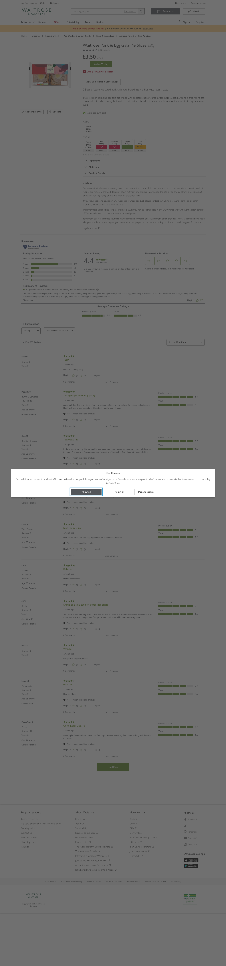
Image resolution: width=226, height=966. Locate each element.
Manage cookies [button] (146, 491)
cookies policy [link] (203, 479)
